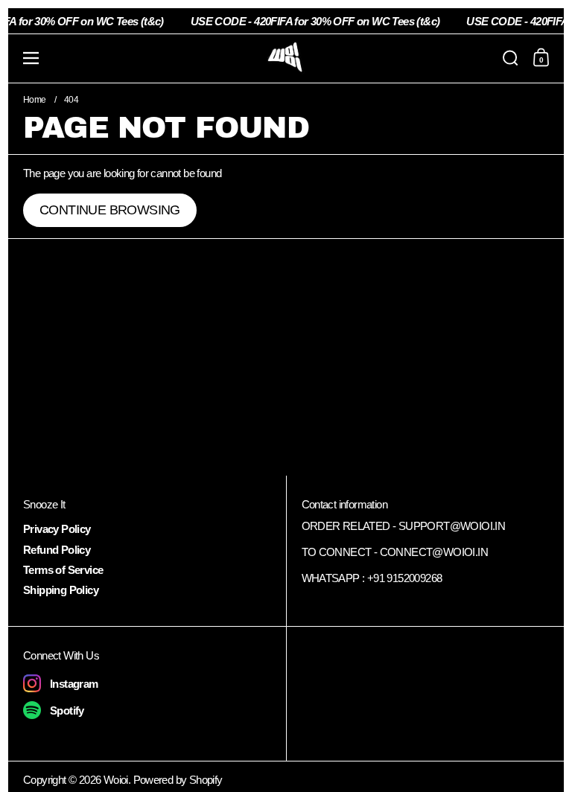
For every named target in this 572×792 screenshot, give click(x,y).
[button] (510, 58)
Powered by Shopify (178, 779)
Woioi (116, 779)
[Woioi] (285, 58)
